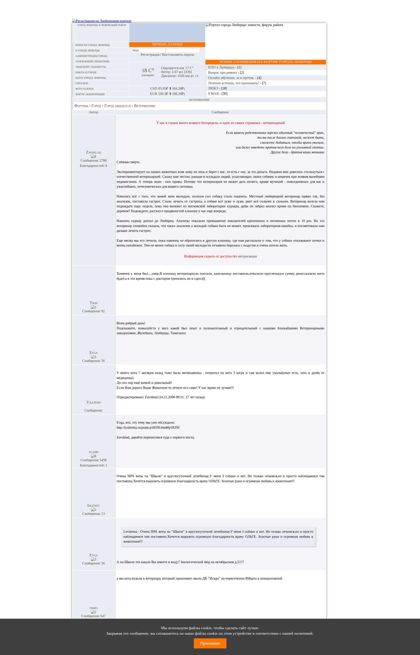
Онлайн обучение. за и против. (231, 78)
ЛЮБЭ (213, 88)
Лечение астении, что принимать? (234, 83)
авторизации (247, 256)
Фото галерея (84, 88)
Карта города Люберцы (90, 77)
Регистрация (150, 54)
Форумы (81, 105)
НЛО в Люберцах (221, 67)
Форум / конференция (90, 94)
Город (96, 105)
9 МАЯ (214, 93)
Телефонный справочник (92, 61)
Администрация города (91, 56)
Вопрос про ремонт (223, 72)
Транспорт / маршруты (90, 66)
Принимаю (210, 643)
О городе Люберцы (87, 50)
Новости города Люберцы (92, 45)
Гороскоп (81, 83)
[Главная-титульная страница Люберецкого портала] (100, 34)
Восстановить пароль (178, 54)
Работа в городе (86, 72)
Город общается (117, 105)
